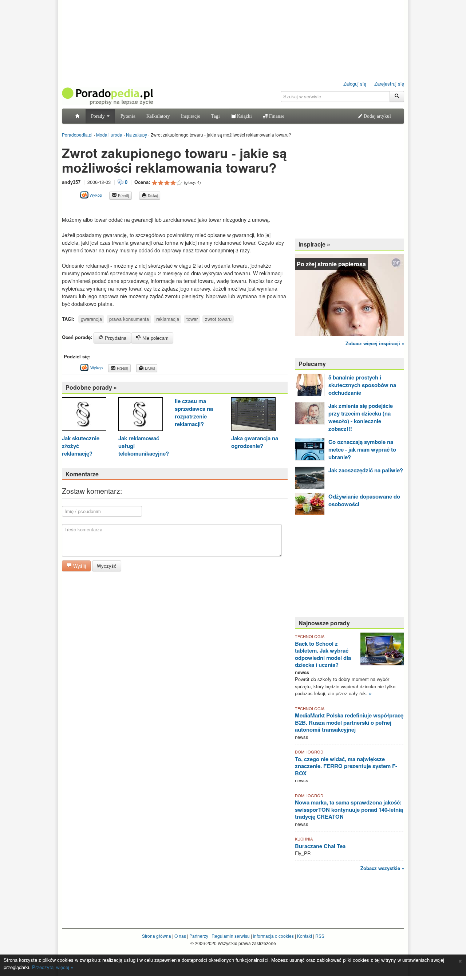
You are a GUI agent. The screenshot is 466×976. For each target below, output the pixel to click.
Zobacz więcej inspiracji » (374, 343)
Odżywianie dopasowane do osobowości (364, 500)
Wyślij (79, 565)
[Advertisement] (147, 207)
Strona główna (156, 936)
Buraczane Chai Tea (320, 846)
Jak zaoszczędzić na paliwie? (365, 470)
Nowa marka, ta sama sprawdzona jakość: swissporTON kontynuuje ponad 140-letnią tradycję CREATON (349, 809)
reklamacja (167, 318)
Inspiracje (190, 116)
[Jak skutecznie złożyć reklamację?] (84, 415)
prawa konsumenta (129, 318)
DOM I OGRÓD (309, 752)
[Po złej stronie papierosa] (349, 294)
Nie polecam (155, 337)
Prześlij (123, 195)
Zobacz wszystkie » (382, 868)
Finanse (276, 116)
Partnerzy (198, 936)
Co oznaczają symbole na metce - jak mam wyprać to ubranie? (362, 449)
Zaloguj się (354, 83)
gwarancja (91, 318)
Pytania (128, 116)
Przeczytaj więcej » (52, 967)
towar (192, 318)
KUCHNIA (304, 839)
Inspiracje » (314, 244)
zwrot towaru (218, 318)
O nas (180, 936)
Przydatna (114, 337)
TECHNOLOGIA (309, 636)
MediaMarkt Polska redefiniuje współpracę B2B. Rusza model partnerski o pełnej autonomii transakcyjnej (349, 722)
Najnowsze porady (324, 623)
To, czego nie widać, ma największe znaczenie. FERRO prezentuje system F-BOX (346, 766)
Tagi (215, 116)
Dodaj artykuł (377, 116)
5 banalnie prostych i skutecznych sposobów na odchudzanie (362, 385)
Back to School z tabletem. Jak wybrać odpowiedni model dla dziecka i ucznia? (323, 654)
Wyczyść (106, 565)
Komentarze (82, 474)
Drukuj (152, 195)
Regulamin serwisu (231, 936)
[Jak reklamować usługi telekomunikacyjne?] (140, 415)
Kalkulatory (158, 116)
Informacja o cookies (273, 936)
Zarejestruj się (389, 83)
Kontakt (304, 936)
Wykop (95, 195)
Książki (244, 116)
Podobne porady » (91, 387)
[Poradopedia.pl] (107, 95)
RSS (319, 936)
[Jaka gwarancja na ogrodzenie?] (253, 415)
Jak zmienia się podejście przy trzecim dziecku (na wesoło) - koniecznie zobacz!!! (360, 417)
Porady (98, 116)
